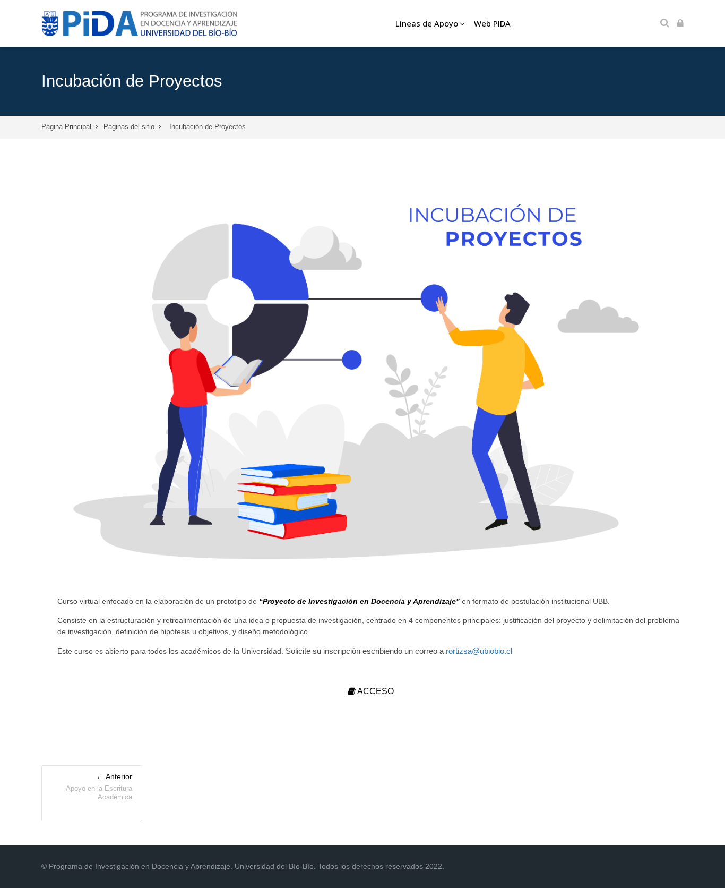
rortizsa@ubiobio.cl (479, 650)
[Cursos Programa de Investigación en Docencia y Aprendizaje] (139, 23)
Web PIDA (492, 23)
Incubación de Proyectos (207, 127)
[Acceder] (680, 23)
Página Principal (66, 127)
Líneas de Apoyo (426, 23)
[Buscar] (664, 23)
